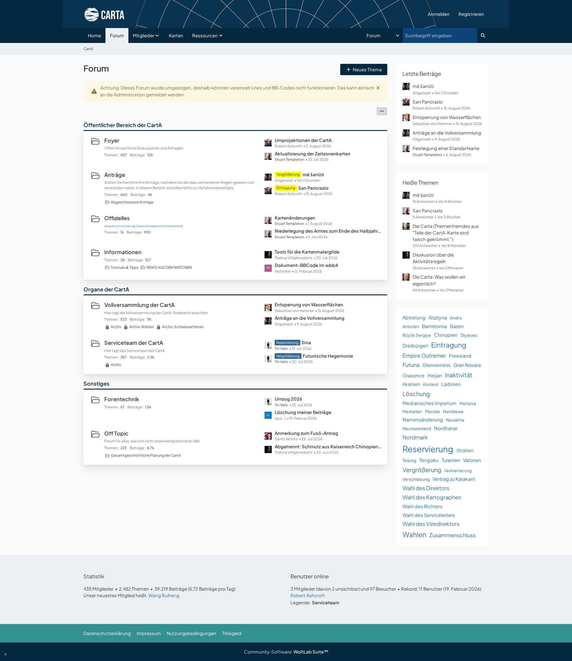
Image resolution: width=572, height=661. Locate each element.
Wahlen (414, 534)
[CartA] (253, 14)
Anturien (410, 326)
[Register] (110, 226)
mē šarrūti (313, 174)
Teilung (409, 460)
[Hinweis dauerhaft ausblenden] (378, 87)
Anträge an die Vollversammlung (309, 318)
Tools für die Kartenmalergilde (307, 251)
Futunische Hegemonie (328, 356)
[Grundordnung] (125, 226)
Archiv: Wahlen (141, 327)
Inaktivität (458, 375)
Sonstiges (96, 383)
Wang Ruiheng (163, 595)
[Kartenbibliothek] (172, 226)
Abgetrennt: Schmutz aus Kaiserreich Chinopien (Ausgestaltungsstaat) (328, 446)
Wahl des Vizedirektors (430, 523)
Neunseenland (416, 428)
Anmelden (439, 14)
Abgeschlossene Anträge (132, 202)
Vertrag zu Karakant (454, 479)
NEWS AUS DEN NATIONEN (169, 267)
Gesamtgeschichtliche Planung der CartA (146, 455)
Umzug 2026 (288, 398)
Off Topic (116, 433)
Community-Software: (286, 651)
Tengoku (429, 460)
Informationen (123, 251)
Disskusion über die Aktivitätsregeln (433, 258)
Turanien (451, 460)
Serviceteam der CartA (133, 342)
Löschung (416, 393)
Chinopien (446, 335)
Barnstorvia (434, 326)
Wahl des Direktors (425, 487)
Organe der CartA (106, 289)
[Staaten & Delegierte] (148, 226)
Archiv (116, 327)
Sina (306, 342)
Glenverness (436, 365)
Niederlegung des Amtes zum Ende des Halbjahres (328, 231)
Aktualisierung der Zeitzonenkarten (312, 153)
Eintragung (448, 344)
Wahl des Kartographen (431, 497)
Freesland (460, 356)
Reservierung (427, 449)
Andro (456, 317)
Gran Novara (467, 365)
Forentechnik (121, 399)
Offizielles (117, 217)
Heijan (435, 375)
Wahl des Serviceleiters (428, 515)
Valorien (472, 460)
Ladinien (451, 384)
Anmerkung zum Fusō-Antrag (306, 433)
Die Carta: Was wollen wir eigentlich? (439, 280)
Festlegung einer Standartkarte (446, 148)
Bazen (457, 326)
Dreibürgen (415, 345)
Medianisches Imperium (429, 403)
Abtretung (413, 317)
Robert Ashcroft (307, 595)
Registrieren (471, 14)
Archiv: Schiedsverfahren (183, 327)
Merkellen (412, 411)
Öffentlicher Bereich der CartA (122, 124)
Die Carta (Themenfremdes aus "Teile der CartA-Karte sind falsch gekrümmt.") (446, 232)
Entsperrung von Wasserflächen (309, 304)
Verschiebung (416, 479)
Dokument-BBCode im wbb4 (306, 265)
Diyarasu (469, 335)
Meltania (467, 403)
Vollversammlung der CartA (139, 304)
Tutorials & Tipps (125, 267)
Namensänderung (422, 419)
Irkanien (411, 384)
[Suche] (483, 35)
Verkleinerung (458, 470)
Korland (430, 384)
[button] (383, 35)
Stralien (464, 450)
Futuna (410, 364)
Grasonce (413, 375)
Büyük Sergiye (416, 335)
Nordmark (415, 437)
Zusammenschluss (452, 535)
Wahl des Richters (422, 506)
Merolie (432, 411)
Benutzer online (309, 576)
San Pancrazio (313, 188)
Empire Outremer (424, 355)
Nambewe (453, 411)
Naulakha (455, 419)
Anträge (114, 174)
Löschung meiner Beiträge (303, 412)
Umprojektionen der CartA (303, 140)
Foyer (111, 140)
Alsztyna (437, 317)
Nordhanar (446, 428)
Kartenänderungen (295, 217)
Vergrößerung (421, 469)
